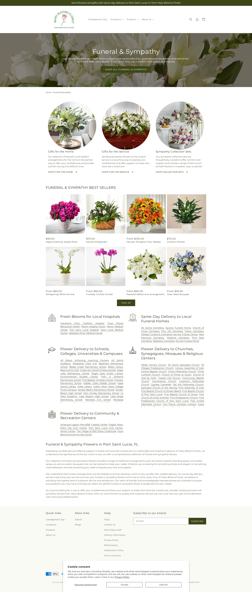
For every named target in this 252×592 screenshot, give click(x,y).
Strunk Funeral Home (187, 341)
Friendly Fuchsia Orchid (99, 294)
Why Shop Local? (113, 530)
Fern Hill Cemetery (172, 331)
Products (50, 530)
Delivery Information (114, 535)
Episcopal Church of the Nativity (159, 387)
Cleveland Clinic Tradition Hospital (82, 323)
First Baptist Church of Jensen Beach (161, 391)
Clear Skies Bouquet (178, 294)
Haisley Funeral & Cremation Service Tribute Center (169, 334)
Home (48, 92)
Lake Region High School (93, 396)
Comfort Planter (176, 242)
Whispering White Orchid (60, 294)
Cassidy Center (99, 424)
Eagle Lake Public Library (107, 373)
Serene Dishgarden (96, 242)
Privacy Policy (122, 577)
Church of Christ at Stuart (176, 374)
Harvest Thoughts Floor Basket (144, 242)
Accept (124, 584)
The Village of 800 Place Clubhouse (96, 431)
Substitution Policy (114, 550)
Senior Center (67, 431)
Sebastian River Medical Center (86, 333)
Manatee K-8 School (98, 399)
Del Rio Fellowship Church (188, 384)
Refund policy (111, 545)
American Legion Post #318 (75, 424)
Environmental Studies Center (79, 376)
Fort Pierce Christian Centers (179, 404)
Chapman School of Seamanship (98, 370)
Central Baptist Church (154, 371)
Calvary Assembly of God (189, 368)
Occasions (51, 524)
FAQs (107, 519)
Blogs (78, 524)
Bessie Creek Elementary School (87, 366)
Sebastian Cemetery (164, 341)
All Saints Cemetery (152, 327)
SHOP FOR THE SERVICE (115, 172)
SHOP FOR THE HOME (60, 172)
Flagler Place (115, 424)
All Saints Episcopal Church (184, 364)
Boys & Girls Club (69, 370)
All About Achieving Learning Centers (84, 360)
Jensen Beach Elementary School (96, 389)
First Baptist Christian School (97, 380)
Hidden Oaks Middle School (99, 383)
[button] (117, 19)
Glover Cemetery (194, 331)
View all (126, 302)
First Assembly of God (191, 387)
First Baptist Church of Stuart (181, 394)
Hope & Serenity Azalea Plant (62, 242)
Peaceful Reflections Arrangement (145, 294)
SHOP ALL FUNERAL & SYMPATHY (126, 69)
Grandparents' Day (55, 519)
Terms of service (112, 555)
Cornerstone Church (164, 381)
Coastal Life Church (169, 378)
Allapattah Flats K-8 (85, 363)
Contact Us (110, 524)
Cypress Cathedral (161, 384)
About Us (50, 535)
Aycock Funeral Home (178, 327)
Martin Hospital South (93, 326)
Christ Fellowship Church (182, 371)
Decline (163, 584)
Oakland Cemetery (178, 337)
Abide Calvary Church (153, 364)
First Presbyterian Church (184, 397)
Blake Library (115, 366)
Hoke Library (84, 386)
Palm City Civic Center (73, 428)
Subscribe (197, 521)
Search (78, 519)
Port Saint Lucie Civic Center (106, 428)
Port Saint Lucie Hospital (84, 329)
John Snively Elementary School (101, 393)
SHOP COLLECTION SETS (170, 172)
